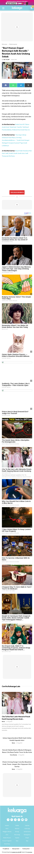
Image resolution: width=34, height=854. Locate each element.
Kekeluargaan (13, 44)
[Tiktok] (19, 819)
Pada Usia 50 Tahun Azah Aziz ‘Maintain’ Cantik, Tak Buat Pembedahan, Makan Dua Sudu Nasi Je (16, 127)
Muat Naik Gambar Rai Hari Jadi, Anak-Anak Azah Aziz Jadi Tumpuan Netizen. (17, 153)
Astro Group (29, 852)
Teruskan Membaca (17, 192)
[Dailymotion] (26, 819)
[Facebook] (8, 819)
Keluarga (4, 44)
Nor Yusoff (6, 59)
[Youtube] (22, 819)
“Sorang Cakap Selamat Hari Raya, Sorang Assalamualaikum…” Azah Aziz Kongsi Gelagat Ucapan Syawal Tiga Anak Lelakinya (15, 140)
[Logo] (17, 8)
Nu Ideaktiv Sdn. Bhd (16, 852)
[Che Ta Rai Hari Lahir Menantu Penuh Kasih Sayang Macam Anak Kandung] (17, 703)
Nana (3, 721)
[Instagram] (11, 819)
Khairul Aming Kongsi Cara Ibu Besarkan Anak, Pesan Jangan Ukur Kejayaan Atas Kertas (17, 764)
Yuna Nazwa (13, 755)
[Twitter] (15, 819)
